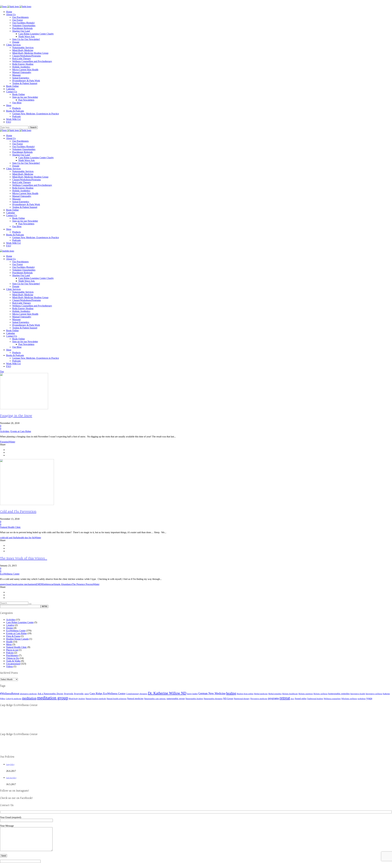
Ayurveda (68, 693)
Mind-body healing (77, 698)
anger (2, 584)
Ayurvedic (79, 693)
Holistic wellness (320, 694)
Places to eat (12, 650)
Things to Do (12, 658)
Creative (10, 625)
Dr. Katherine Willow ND (167, 693)
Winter (12, 441)
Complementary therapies (136, 694)
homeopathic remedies (339, 693)
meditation (29, 698)
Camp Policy (10, 764)
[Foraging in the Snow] (24, 408)
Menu (9, 644)
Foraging (4, 441)
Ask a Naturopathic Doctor (50, 693)
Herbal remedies (275, 694)
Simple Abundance (63, 584)
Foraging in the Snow (16, 416)
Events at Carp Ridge (20, 431)
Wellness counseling (332, 698)
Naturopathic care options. (155, 698)
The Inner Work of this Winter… (23, 558)
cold (2, 537)
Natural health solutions (116, 698)
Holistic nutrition (305, 694)
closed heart (11, 584)
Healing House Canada (17, 639)
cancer (86, 694)
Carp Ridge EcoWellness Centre (107, 693)
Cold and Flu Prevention (18, 512)
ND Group (228, 698)
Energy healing (192, 694)
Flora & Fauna (13, 636)
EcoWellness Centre (9, 574)
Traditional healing (315, 698)
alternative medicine (28, 694)
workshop (362, 698)
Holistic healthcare (290, 694)
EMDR (39, 584)
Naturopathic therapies (213, 698)
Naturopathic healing (194, 698)
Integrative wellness (374, 694)
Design (9, 628)
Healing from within (245, 694)
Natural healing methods (96, 698)
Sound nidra (300, 698)
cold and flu (10, 537)
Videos (9, 666)
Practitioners (12, 655)
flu (17, 537)
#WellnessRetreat (9, 693)
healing (231, 693)
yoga (369, 698)
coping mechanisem (26, 584)
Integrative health (357, 694)
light (45, 584)
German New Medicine (212, 693)
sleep (292, 699)
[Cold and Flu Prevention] (27, 504)
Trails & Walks (13, 661)
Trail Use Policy (11, 778)
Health (9, 641)
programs (273, 698)
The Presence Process (82, 584)
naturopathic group (176, 698)
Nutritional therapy (242, 698)
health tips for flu (26, 537)
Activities (4, 431)
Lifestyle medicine (13, 698)
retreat (285, 698)
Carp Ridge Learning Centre (20, 622)
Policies (10, 652)
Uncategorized (13, 663)
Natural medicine (135, 698)
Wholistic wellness (349, 698)
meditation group (52, 697)
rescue (50, 584)
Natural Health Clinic (10, 527)
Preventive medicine (258, 698)
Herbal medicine (261, 694)
